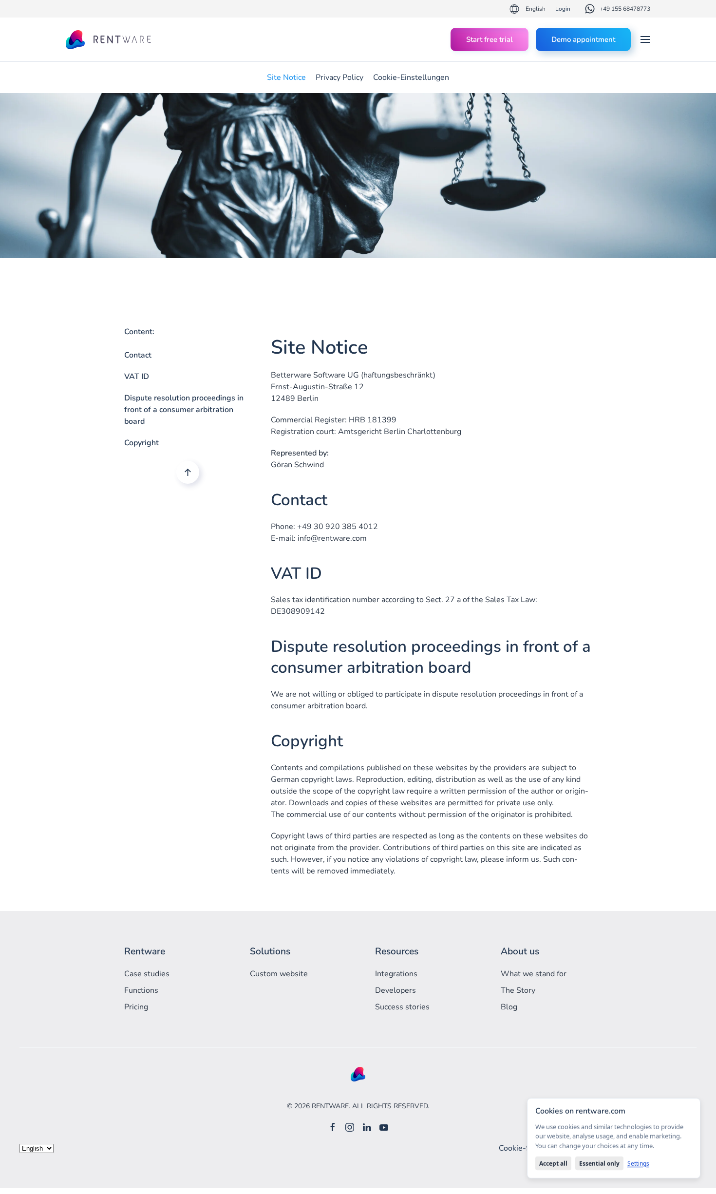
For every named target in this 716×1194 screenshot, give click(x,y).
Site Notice (286, 77)
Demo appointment (583, 39)
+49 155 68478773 (625, 9)
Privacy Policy (339, 77)
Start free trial (489, 39)
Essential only (599, 1163)
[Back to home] (109, 39)
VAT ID (136, 376)
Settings (638, 1163)
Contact (137, 355)
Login (562, 9)
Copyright (141, 442)
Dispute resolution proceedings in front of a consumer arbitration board (184, 410)
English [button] (536, 9)
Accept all (553, 1163)
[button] (645, 39)
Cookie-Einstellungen (411, 77)
